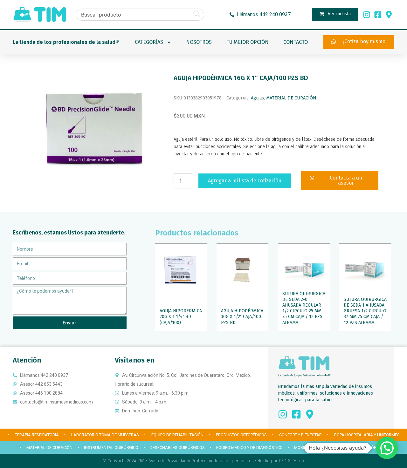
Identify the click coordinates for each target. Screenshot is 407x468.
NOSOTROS (199, 42)
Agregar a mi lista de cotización (244, 181)
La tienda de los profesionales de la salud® (66, 42)
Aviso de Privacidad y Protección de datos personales (201, 461)
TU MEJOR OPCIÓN (247, 42)
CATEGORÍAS (149, 42)
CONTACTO (295, 42)
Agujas (257, 98)
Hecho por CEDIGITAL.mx (281, 461)
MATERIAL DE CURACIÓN (291, 98)
